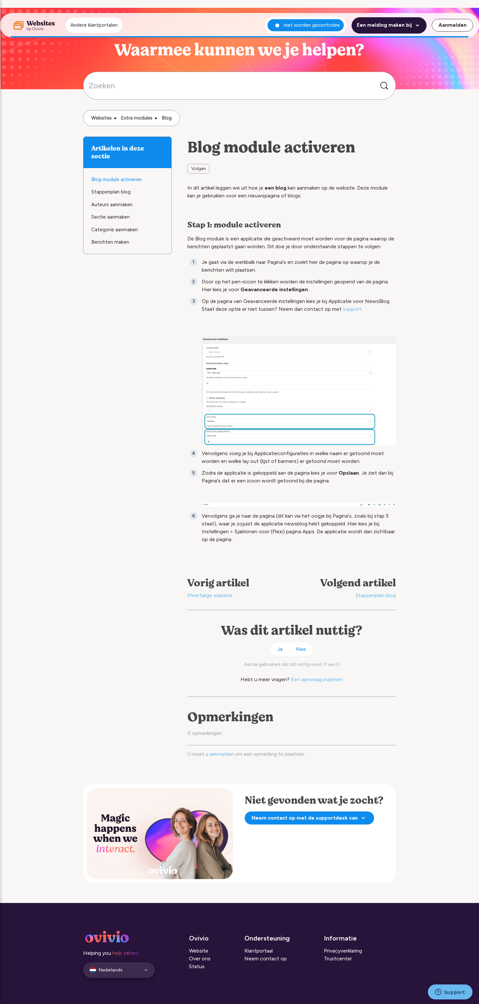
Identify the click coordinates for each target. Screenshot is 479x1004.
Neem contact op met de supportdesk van (305, 818)
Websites (101, 118)
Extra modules (136, 118)
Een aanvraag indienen (317, 679)
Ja (280, 649)
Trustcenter (338, 958)
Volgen (198, 168)
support (352, 309)
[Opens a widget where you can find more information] (450, 992)
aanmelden (222, 754)
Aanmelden (453, 25)
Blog (167, 118)
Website (198, 951)
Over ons (199, 958)
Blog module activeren (116, 179)
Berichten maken (110, 242)
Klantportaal (258, 951)
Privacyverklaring (343, 951)
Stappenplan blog (376, 595)
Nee (301, 649)
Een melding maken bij (384, 25)
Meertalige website (209, 595)
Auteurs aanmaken (112, 205)
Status (197, 966)
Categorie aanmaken (114, 230)
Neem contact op (265, 958)
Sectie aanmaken (110, 217)
